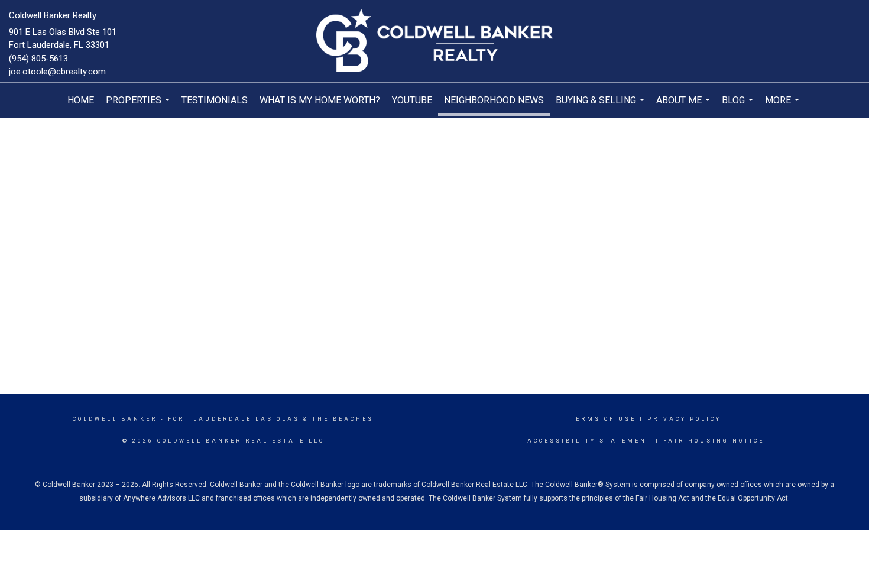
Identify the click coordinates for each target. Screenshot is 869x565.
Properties (139, 106)
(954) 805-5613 (38, 58)
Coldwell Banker (115, 419)
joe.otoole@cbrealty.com (57, 71)
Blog (739, 106)
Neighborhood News (494, 100)
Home (80, 100)
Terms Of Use (603, 419)
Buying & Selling (601, 106)
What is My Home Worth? (320, 100)
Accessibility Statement (589, 441)
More (783, 106)
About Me (684, 106)
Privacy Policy (684, 419)
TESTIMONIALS (214, 100)
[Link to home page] (434, 41)
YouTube (412, 100)
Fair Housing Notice (713, 441)
